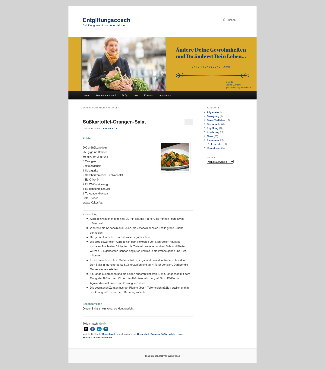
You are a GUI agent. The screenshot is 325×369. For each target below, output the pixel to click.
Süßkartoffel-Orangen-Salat (114, 121)
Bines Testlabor (216, 120)
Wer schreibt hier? (106, 95)
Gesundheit (143, 334)
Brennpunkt (213, 124)
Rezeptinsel (108, 334)
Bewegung (213, 116)
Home (87, 95)
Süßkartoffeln (168, 334)
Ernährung (213, 132)
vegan (179, 334)
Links (135, 95)
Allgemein (213, 112)
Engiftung (212, 128)
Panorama (213, 140)
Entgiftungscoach (106, 20)
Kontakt (148, 95)
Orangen (155, 334)
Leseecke (216, 144)
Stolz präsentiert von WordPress (162, 356)
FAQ (124, 95)
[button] (86, 329)
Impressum (165, 95)
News (210, 136)
